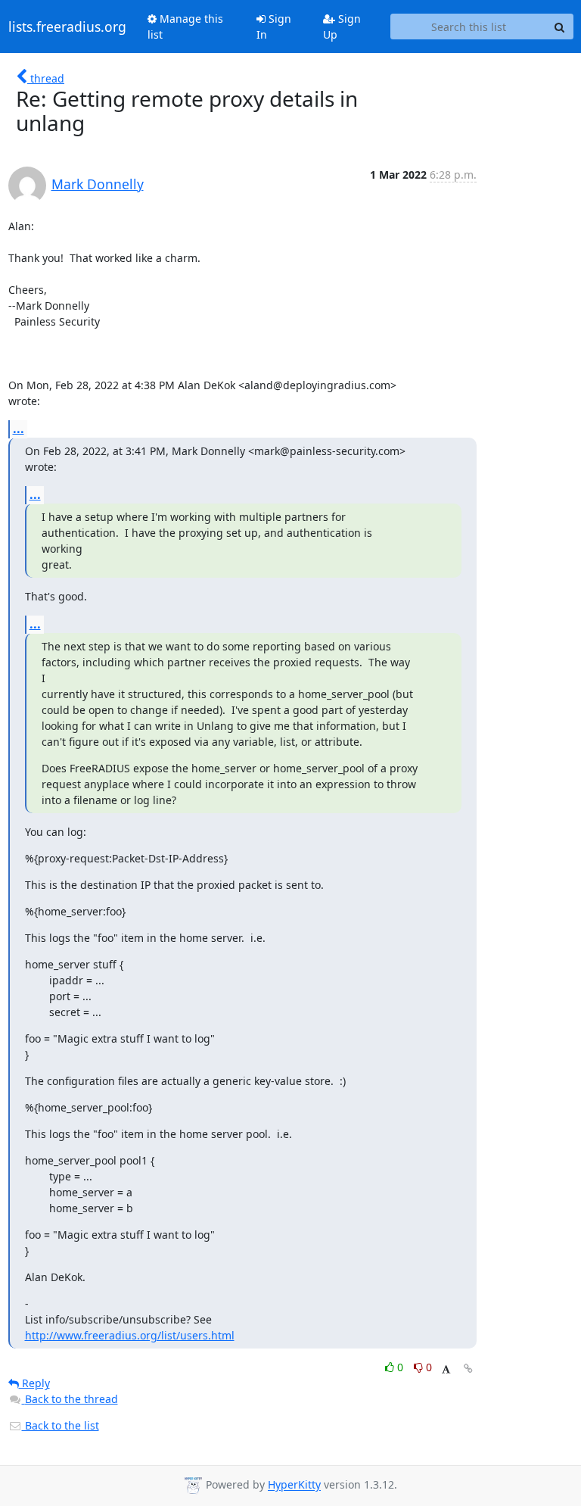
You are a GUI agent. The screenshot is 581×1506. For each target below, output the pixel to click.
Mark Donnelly (97, 184)
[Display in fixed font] (446, 1369)
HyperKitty (294, 1485)
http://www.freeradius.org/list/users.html (130, 1335)
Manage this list (185, 26)
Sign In (273, 26)
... (18, 428)
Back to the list (60, 1425)
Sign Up (342, 26)
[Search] (559, 26)
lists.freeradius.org (67, 26)
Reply (34, 1383)
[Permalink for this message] (468, 1368)
